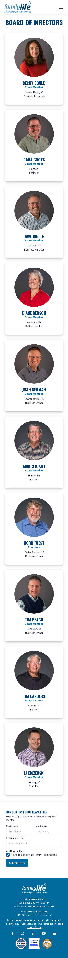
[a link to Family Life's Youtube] (44, 933)
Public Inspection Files (49, 923)
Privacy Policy (12, 923)
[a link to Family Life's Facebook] (13, 933)
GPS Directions (24, 915)
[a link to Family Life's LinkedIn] (54, 933)
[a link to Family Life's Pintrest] (33, 933)
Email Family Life (43, 915)
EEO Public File (34, 927)
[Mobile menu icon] (61, 7)
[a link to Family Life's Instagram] (23, 933)
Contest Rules (28, 923)
